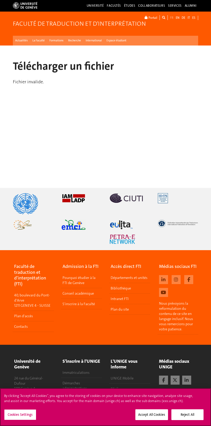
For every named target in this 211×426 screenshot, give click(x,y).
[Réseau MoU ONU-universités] (33, 203)
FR (171, 18)
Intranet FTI (120, 298)
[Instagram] (176, 279)
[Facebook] (189, 279)
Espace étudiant (116, 40)
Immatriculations (76, 372)
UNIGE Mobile (122, 378)
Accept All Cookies (151, 414)
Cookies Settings (20, 414)
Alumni (191, 6)
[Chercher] (164, 17)
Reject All (187, 414)
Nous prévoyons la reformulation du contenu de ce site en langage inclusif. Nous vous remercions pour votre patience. (176, 316)
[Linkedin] (163, 279)
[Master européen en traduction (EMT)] (33, 225)
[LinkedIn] (186, 379)
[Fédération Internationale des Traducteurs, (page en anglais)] (178, 224)
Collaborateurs (151, 6)
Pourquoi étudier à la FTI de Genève (79, 280)
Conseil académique (78, 293)
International (94, 40)
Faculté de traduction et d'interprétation (79, 24)
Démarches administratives (75, 386)
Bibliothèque (121, 288)
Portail (152, 18)
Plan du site (120, 309)
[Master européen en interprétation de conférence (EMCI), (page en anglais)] (81, 225)
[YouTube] (163, 291)
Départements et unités (129, 277)
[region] (105, 407)
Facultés (114, 6)
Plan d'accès (23, 316)
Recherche (74, 40)
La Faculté (38, 40)
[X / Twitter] (175, 379)
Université (95, 6)
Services (175, 6)
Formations (56, 40)
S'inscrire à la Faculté (79, 304)
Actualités (21, 40)
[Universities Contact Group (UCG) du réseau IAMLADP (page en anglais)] (81, 198)
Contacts (21, 326)
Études (129, 6)
